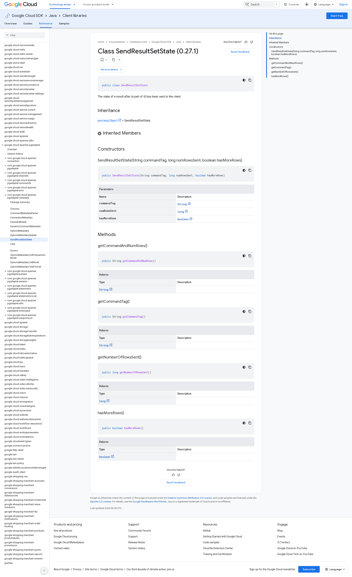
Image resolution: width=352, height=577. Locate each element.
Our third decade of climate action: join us (150, 569)
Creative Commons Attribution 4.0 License (190, 498)
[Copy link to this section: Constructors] (129, 149)
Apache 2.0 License (100, 501)
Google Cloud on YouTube (292, 548)
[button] (24, 145)
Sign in (343, 4)
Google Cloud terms (111, 569)
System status (136, 548)
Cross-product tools (96, 4)
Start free (337, 15)
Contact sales (61, 548)
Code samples (211, 542)
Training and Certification (217, 554)
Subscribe (309, 569)
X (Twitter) (283, 542)
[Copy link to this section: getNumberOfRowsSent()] (145, 357)
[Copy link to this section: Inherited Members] (144, 133)
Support (133, 536)
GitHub (207, 530)
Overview (10, 23)
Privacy (77, 569)
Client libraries (75, 15)
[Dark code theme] (244, 80)
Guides (27, 23)
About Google (61, 569)
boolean (182, 219)
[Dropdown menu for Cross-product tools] (113, 4)
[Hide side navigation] (44, 570)
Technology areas (60, 4)
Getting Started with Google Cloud (222, 536)
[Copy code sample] (250, 80)
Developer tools (138, 42)
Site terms (91, 569)
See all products (63, 530)
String (182, 204)
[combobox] (261, 4)
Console (294, 4)
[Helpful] (246, 42)
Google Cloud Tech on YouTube (295, 554)
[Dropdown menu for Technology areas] (75, 4)
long (180, 211)
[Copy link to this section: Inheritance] (123, 111)
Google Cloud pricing (65, 536)
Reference (45, 23)
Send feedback (240, 51)
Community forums (139, 530)
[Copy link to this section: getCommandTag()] (133, 302)
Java (53, 15)
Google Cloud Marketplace (69, 542)
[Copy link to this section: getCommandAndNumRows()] (151, 246)
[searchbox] (24, 35)
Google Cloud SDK (27, 15)
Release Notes (136, 542)
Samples (64, 23)
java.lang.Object (107, 120)
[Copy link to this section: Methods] (120, 235)
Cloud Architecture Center (218, 548)
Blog (280, 530)
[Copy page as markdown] (113, 60)
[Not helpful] (251, 42)
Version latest (112, 69)
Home (101, 42)
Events (281, 536)
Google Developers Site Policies (149, 501)
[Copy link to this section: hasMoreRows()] (127, 413)
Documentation (117, 42)
